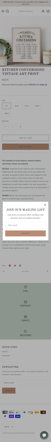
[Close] (45, 205)
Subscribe (25, 233)
